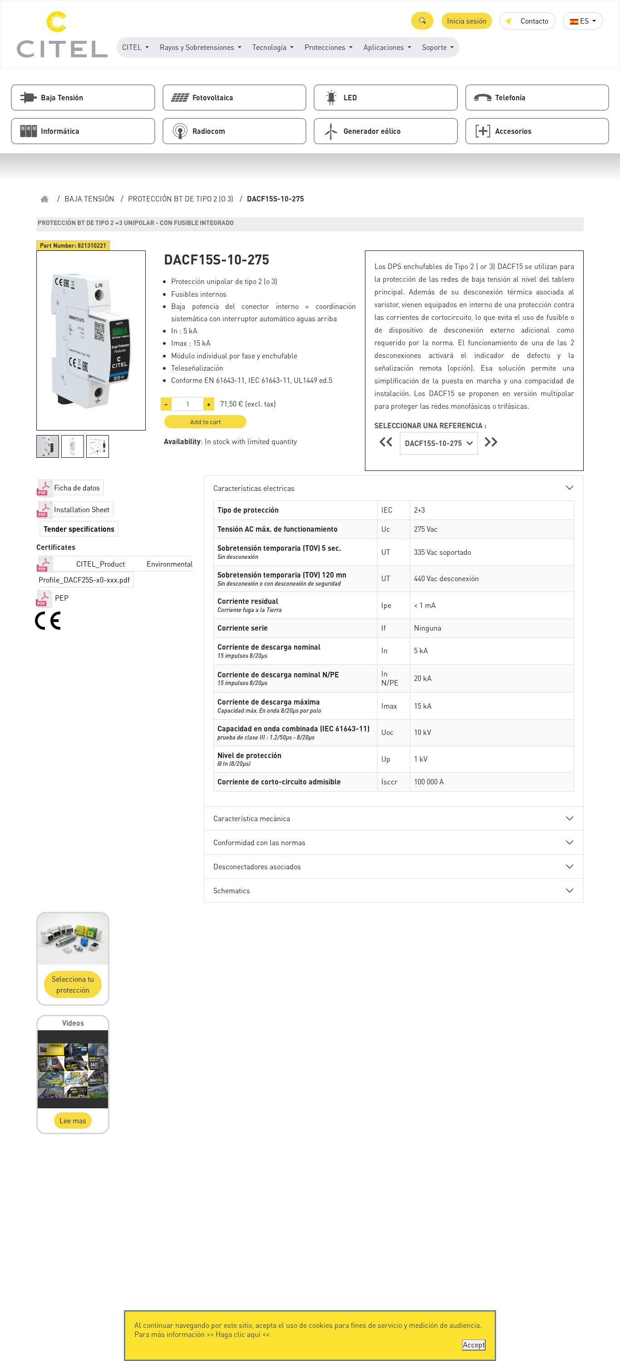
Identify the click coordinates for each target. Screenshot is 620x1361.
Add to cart (205, 421)
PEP (61, 597)
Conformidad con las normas (259, 842)
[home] (44, 199)
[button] (422, 20)
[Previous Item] (387, 442)
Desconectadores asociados (257, 866)
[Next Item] (491, 442)
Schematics (231, 890)
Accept (474, 1344)
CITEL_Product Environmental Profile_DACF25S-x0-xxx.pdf (116, 572)
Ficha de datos (77, 487)
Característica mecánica (251, 818)
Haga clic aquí (238, 1334)
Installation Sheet (81, 509)
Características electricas (254, 488)
